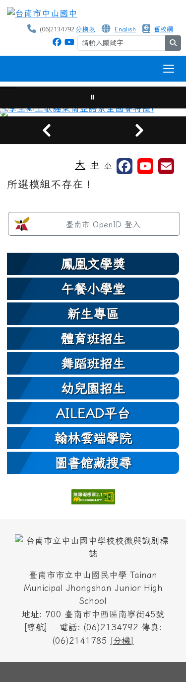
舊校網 (163, 29)
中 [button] (94, 165)
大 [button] (80, 164)
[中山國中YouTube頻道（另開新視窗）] (69, 42)
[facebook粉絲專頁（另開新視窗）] (124, 166)
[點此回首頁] (93, 112)
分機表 (85, 29)
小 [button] (108, 165)
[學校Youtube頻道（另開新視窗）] (145, 166)
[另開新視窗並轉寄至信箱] (166, 166)
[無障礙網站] (93, 495)
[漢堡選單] (168, 69)
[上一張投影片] (46, 130)
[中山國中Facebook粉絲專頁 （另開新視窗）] (57, 42)
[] (36, 627)
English (125, 29)
